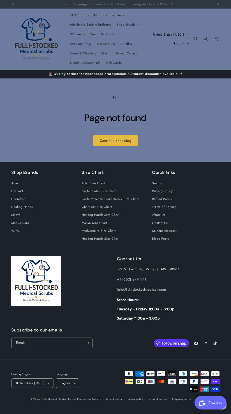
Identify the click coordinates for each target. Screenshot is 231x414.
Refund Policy (162, 199)
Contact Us (160, 223)
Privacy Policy (162, 191)
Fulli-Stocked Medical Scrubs (59, 399)
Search (157, 183)
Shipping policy (181, 399)
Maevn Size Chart (94, 223)
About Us (158, 214)
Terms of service (158, 399)
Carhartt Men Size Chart (99, 191)
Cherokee (18, 199)
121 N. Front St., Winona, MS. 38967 (148, 269)
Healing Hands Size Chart (100, 214)
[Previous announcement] (13, 4)
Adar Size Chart (93, 183)
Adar (14, 183)
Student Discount (164, 230)
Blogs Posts (160, 238)
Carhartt (17, 191)
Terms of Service (164, 207)
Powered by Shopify (89, 399)
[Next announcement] (218, 4)
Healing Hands (22, 207)
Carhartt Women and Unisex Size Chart (110, 199)
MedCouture (20, 223)
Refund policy (114, 399)
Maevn (16, 214)
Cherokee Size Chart (97, 207)
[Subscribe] (87, 343)
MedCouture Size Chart (99, 230)
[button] (128, 24)
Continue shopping (116, 140)
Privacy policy (135, 399)
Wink (15, 230)
